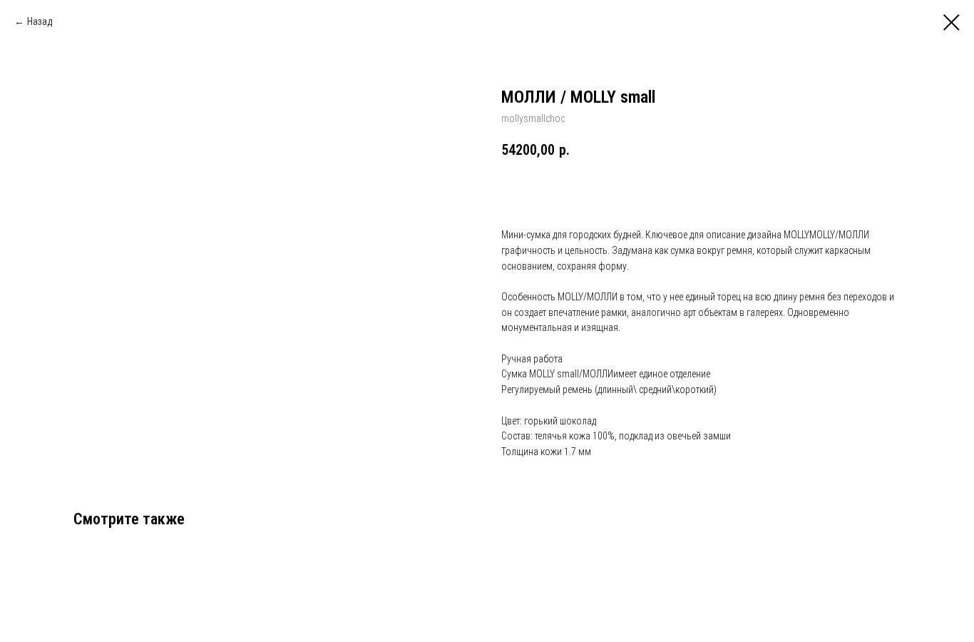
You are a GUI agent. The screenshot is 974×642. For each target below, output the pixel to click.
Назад (40, 21)
